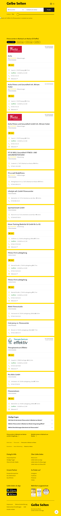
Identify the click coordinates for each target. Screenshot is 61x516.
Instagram (34, 473)
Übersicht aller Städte (12, 462)
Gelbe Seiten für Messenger (38, 462)
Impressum (10, 504)
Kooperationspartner (12, 473)
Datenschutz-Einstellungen (14, 507)
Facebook (33, 475)
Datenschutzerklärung (21, 504)
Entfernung (29, 42)
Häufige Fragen (11, 460)
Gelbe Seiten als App (36, 460)
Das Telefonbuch (11, 475)
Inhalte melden (11, 509)
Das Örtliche (10, 478)
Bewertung (20, 42)
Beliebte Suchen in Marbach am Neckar (39, 435)
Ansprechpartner (11, 457)
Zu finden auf (35, 470)
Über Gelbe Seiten (37, 454)
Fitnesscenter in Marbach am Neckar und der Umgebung (16, 435)
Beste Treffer (11, 42)
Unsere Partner (12, 470)
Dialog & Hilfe (11, 454)
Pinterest (33, 478)
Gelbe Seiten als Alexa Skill (38, 464)
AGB (25, 507)
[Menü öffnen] (53, 4)
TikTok (33, 480)
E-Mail (11, 65)
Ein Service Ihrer (37, 509)
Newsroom (34, 457)
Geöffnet (37, 42)
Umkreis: (10, 14)
